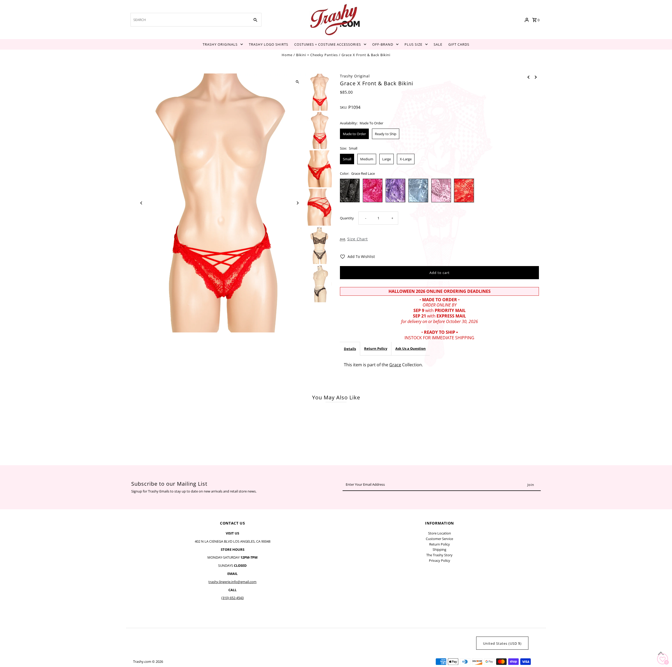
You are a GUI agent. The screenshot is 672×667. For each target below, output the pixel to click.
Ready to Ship (385, 133)
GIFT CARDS (458, 44)
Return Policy (375, 348)
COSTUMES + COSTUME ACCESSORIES (327, 44)
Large (386, 159)
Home (287, 54)
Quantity (347, 218)
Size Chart (357, 238)
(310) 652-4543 (232, 597)
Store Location (439, 533)
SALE (438, 44)
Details (350, 348)
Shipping (439, 549)
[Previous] (142, 203)
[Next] (297, 203)
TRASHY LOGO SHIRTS (268, 44)
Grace (395, 365)
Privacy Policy (439, 560)
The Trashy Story (439, 555)
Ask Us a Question (410, 348)
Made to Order (354, 133)
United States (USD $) (502, 643)
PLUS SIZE (413, 44)
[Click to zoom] (297, 82)
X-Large (406, 159)
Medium (366, 159)
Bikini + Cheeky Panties (317, 54)
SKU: (343, 107)
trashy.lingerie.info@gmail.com (232, 581)
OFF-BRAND (382, 44)
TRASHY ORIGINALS (220, 44)
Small (347, 159)
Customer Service (439, 538)
